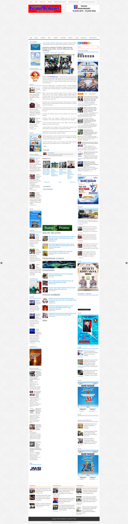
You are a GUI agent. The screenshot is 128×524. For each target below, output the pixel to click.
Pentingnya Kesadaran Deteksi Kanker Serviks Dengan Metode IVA (91, 143)
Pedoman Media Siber (73, 2)
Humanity (56, 37)
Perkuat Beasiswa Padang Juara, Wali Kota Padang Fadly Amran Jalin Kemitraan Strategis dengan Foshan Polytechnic (86, 500)
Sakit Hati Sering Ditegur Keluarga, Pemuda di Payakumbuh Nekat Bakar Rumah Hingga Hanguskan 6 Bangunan (61, 307)
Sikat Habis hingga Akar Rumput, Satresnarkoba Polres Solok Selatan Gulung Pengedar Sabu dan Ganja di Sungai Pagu (62, 245)
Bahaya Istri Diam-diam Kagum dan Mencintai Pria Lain (38, 411)
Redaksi (50, 2)
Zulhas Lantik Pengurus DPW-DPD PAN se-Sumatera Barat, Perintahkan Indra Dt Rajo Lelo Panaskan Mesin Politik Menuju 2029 (35, 335)
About (31, 2)
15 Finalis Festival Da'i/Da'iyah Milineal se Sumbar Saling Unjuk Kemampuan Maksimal (70, 174)
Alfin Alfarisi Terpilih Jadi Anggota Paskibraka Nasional (90, 425)
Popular (80, 93)
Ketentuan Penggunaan (60, 2)
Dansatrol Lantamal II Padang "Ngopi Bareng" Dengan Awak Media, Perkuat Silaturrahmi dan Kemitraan (58, 49)
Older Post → (73, 182)
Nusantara (63, 37)
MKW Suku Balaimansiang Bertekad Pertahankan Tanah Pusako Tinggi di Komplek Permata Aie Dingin (90, 109)
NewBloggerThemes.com (72, 522)
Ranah (36, 37)
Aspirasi (70, 37)
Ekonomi (43, 37)
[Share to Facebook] (48, 150)
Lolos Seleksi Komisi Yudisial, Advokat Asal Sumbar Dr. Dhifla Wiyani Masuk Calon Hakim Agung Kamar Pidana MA (91, 98)
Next (126, 263)
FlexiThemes (57, 522)
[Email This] (44, 150)
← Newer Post (46, 182)
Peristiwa (53, 42)
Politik (77, 37)
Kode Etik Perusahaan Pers (88, 2)
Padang (48, 42)
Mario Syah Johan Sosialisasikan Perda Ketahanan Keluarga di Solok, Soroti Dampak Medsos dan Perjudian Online (62, 238)
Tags (86, 93)
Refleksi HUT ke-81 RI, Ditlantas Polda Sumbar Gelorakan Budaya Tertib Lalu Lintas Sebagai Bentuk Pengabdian (62, 300)
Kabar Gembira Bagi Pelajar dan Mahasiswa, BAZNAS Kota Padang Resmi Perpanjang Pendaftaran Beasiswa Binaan (86, 510)
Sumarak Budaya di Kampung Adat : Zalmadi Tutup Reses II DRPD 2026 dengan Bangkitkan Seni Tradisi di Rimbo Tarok (64, 491)
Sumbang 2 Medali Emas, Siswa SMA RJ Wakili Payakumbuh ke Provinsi (90, 433)
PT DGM (74, 518)
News (49, 37)
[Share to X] (46, 150)
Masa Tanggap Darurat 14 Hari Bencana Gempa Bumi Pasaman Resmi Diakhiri (46, 172)
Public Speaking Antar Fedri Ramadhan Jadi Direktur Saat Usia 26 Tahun (43, 490)
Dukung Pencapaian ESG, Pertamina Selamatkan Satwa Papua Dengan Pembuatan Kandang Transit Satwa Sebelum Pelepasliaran (88, 363)
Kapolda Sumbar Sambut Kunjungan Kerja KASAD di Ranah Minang (63, 172)
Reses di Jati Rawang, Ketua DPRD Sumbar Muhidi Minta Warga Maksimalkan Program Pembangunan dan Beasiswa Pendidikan (35, 164)
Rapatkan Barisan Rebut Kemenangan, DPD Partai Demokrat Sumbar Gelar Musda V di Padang (91, 163)
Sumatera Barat (59, 42)
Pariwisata (84, 37)
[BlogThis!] (45, 150)
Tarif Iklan (43, 2)
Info (36, 2)
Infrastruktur (93, 37)
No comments (61, 52)
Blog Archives (92, 93)
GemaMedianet (63, 518)
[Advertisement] (64, 25)
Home (31, 37)
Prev (1, 263)
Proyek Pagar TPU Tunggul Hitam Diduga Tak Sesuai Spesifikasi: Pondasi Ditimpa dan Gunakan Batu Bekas (88, 221)
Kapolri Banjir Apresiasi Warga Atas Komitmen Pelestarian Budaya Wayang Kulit (67, 500)
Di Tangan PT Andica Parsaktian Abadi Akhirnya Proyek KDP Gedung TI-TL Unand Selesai (90, 120)
